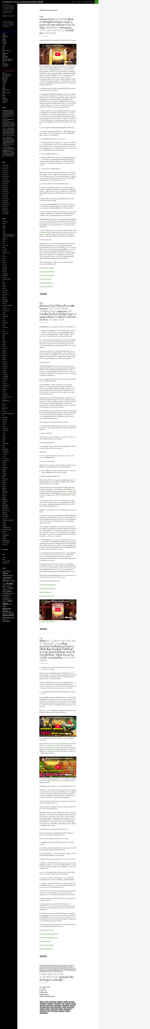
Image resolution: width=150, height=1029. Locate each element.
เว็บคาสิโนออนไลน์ (6, 527)
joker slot (4, 102)
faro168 (4, 256)
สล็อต (49, 745)
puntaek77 (4, 370)
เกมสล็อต (4, 523)
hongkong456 (5, 275)
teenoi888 (4, 421)
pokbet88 (4, 359)
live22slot (4, 303)
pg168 (3, 335)
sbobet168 (4, 389)
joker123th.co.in (49, 966)
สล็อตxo (4, 613)
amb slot (4, 243)
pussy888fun (5, 374)
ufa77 (3, 432)
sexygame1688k (5, 400)
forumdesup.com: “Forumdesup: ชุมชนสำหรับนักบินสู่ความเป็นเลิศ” (56, 977)
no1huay (57, 966)
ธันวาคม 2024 (5, 202)
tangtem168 (4, 419)
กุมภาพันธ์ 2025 (5, 198)
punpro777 (4, 63)
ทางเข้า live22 (5, 452)
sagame (3, 38)
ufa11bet (4, 426)
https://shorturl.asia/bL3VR (46, 596)
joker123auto (5, 290)
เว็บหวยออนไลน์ (5, 64)
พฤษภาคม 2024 (5, 213)
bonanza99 (4, 249)
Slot (75, 969)
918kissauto (4, 238)
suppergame (4, 417)
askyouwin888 (5, 245)
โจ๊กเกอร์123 (4, 544)
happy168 (4, 271)
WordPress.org (5, 563)
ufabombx (4, 437)
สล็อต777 (4, 486)
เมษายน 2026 (5, 172)
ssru (3, 415)
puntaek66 (4, 368)
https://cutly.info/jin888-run (47, 275)
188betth (4, 98)
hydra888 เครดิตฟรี (6, 279)
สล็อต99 (4, 493)
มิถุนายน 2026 (5, 168)
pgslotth (4, 357)
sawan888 (4, 387)
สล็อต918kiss (5, 492)
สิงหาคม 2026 (5, 165)
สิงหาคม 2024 (5, 210)
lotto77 (3, 312)
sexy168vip (4, 393)
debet (3, 254)
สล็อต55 (4, 484)
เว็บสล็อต (4, 536)
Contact (79, 1)
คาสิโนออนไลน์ (56, 970)
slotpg (3, 87)
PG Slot (71, 966)
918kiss (3, 33)
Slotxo (48, 970)
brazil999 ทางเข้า (6, 252)
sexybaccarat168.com (68, 969)
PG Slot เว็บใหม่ (5, 333)
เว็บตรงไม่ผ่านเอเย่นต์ (6, 529)
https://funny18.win (6, 92)
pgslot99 (4, 81)
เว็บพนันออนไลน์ (59, 971)
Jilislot (43, 966)
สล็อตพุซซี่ (4, 499)
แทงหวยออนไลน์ (5, 542)
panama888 (4, 327)
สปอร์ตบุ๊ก (4, 475)
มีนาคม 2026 (5, 174)
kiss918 (3, 95)
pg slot (3, 96)
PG (67, 966)
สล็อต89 (4, 490)
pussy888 (4, 42)
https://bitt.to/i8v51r (45, 941)
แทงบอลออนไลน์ (5, 540)
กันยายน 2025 (5, 185)
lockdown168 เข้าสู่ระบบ (7, 305)
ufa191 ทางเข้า (5, 428)
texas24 (4, 424)
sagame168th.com (56, 969)
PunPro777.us (43, 969)
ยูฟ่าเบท (4, 471)
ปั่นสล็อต (4, 462)
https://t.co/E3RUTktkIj (47, 621)
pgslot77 (4, 346)
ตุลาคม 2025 (5, 183)
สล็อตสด (4, 503)
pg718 (3, 337)
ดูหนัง (3, 447)
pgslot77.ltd (46, 967)
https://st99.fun (5, 77)
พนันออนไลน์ (73, 970)
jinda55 (3, 284)
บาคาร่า (61, 970)
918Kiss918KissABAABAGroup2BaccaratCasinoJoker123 (53, 965)
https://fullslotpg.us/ (6, 50)
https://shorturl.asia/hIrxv (46, 282)
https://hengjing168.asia (7, 74)
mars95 (3, 318)
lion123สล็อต (5, 301)
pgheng (3, 340)
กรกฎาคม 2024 (5, 211)
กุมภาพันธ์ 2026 (5, 176)
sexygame (4, 398)
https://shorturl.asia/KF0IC (46, 945)
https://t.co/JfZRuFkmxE (46, 949)
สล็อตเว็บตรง (5, 78)
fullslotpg (4, 262)
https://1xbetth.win (6, 89)
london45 (4, 307)
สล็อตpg (4, 497)
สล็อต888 (41, 16)
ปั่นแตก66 (4, 464)
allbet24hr (4, 239)
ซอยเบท (4, 445)
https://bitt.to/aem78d (45, 279)
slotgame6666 (5, 408)
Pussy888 (49, 969)
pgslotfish (4, 355)
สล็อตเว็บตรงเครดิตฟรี (6, 60)
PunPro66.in (50, 1005)
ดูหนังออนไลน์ (5, 36)
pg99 (3, 49)
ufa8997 (4, 434)
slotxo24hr (4, 411)
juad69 (3, 295)
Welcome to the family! (88, 1)
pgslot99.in (53, 967)
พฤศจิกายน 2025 (5, 181)
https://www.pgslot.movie (7, 59)
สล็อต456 (4, 482)
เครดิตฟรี (4, 525)
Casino (66, 1001)
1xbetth (4, 231)
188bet (3, 225)
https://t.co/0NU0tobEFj (46, 286)
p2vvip (3, 325)
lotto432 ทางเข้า (5, 309)
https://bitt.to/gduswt (45, 592)
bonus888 (4, 251)
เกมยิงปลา (50, 971)
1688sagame (5, 221)
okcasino (4, 323)
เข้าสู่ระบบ (4, 557)
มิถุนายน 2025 (5, 191)
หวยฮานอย (4, 518)
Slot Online (42, 970)
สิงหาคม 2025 (5, 187)
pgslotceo (4, 353)
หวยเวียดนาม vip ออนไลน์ (7, 520)
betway (3, 247)
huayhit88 (4, 277)
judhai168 (4, 297)
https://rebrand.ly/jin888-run (47, 271)
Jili (40, 966)
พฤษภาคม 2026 (5, 170)
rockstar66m (5, 380)
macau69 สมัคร (5, 316)
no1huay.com (63, 966)
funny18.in (71, 965)
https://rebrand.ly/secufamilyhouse (48, 934)
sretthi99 (12, 593)
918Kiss (42, 1001)
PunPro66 (59, 967)
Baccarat (60, 1001)
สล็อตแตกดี (4, 512)
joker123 (4, 35)
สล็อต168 (4, 480)
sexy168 (4, 391)
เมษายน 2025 (5, 195)
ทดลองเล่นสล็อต (5, 451)
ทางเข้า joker (5, 101)
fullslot (3, 260)
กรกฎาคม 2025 (5, 189)
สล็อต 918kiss (5, 479)
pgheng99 (4, 342)
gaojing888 (4, 267)
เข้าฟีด (3, 559)
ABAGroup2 (52, 1001)
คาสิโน (51, 970)
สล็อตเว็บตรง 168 (5, 510)
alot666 (4, 241)
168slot (3, 223)
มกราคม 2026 (5, 178)
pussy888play (5, 376)
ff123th (3, 258)
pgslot (51, 747)
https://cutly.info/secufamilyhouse (48, 937)
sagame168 (4, 383)
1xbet (3, 229)
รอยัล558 (4, 473)
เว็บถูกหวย (4, 531)
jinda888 (56, 146)
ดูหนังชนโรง (4, 57)
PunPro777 (72, 967)
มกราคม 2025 (5, 200)
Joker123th (43, 1003)
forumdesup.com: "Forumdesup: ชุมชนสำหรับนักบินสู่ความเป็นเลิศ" (22, 2)
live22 (3, 52)
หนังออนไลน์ (4, 514)
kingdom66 (4, 299)
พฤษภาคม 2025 (5, 193)
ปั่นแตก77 (4, 465)
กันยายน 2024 (5, 208)
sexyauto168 (5, 394)
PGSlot (41, 638)
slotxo (3, 85)
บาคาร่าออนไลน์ (67, 970)
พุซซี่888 (4, 469)
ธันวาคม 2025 (5, 180)
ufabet (3, 436)
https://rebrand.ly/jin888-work (47, 584)
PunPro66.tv (65, 967)
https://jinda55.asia (6, 75)
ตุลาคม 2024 (5, 206)
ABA (47, 1001)
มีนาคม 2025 (5, 196)
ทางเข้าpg (4, 454)
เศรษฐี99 (4, 538)
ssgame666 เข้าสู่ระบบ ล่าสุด (8, 413)
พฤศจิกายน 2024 (5, 204)
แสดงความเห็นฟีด (6, 561)
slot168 (3, 406)
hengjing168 (5, 273)
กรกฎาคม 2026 (5, 167)
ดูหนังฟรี (4, 40)
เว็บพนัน (54, 971)
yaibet (3, 439)
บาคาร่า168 (4, 458)
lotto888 (4, 314)
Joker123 (72, 1001)
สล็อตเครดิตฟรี (5, 507)
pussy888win (5, 378)
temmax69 (4, 422)
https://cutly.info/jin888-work (47, 588)
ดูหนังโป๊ (4, 88)
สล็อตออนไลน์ (46, 232)
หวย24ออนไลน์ (5, 516)
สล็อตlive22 (4, 495)
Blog (74, 1)
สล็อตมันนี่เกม (5, 501)
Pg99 (3, 338)
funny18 (4, 264)
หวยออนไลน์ (4, 66)
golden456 (4, 269)
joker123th (4, 292)
